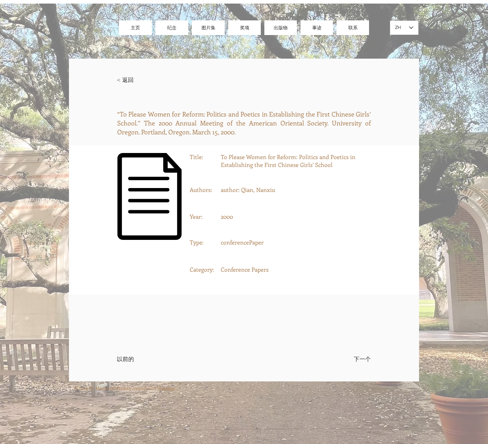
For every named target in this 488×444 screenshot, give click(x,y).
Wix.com (165, 388)
